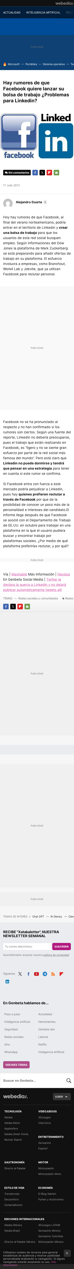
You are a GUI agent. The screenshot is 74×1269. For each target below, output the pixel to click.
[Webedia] (64, 3)
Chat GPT (38, 916)
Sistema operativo (54, 64)
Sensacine (44, 1142)
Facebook (35, 172)
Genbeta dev (46, 1029)
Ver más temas (16, 1064)
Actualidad (45, 1014)
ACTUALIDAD (12, 12)
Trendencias (11, 1193)
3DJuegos (44, 1117)
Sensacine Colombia (50, 1236)
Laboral (43, 1036)
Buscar (68, 1080)
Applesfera (11, 1128)
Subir (59, 1096)
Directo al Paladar (15, 1168)
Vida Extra (44, 1122)
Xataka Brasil (12, 1230)
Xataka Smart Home (16, 1134)
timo (7, 1044)
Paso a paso (12, 1014)
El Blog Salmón (47, 1193)
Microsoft (14, 64)
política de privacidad (56, 954)
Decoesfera (11, 1199)
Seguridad (11, 1029)
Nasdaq (63, 574)
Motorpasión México (51, 1241)
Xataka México (13, 1225)
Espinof (43, 1148)
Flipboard (49, 172)
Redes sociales (13, 1036)
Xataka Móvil (12, 1122)
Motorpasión (46, 1168)
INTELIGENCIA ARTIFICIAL (43, 12)
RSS (53, 973)
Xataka (8, 1117)
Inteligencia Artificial (51, 1052)
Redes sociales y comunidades (38, 598)
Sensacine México (49, 1230)
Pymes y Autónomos (51, 1199)
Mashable (19, 574)
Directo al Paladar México (19, 1241)
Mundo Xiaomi (13, 1139)
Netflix (42, 1044)
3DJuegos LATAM (49, 1225)
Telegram (45, 973)
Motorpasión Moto (49, 1173)
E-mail (56, 172)
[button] (31, 202)
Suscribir (61, 946)
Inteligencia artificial (17, 1021)
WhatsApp (11, 1052)
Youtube (36, 973)
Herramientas (46, 1021)
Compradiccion (13, 1204)
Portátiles (31, 64)
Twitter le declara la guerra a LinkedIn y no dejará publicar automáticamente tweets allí (34, 584)
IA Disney (57, 916)
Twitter (42, 172)
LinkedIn (7, 981)
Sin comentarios (18, 172)
